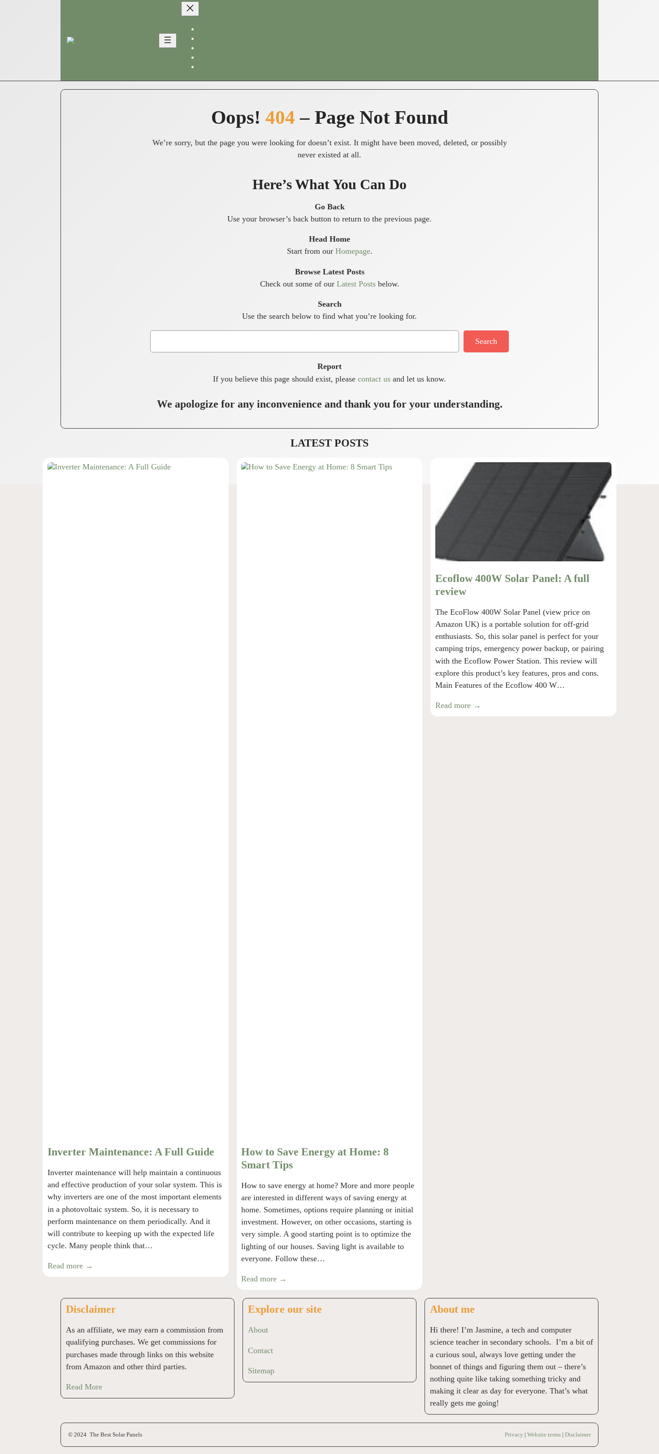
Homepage (352, 251)
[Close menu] (190, 8)
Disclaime (577, 1434)
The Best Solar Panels (116, 1434)
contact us (374, 378)
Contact (260, 1350)
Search (486, 341)
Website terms (544, 1434)
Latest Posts (356, 283)
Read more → (70, 1265)
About (258, 1329)
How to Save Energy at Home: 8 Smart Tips (315, 1158)
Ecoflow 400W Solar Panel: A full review (512, 585)
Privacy (514, 1434)
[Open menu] (168, 40)
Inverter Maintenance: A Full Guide (131, 1152)
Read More (84, 1386)
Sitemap (261, 1370)
